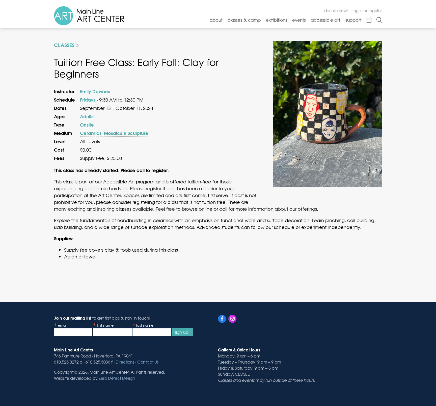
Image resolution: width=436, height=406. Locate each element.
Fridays (87, 99)
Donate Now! (336, 10)
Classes (64, 45)
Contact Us (147, 362)
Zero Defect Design (117, 378)
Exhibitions (276, 20)
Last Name (144, 325)
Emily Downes (95, 91)
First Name (105, 325)
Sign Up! (182, 332)
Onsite (87, 124)
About (216, 20)
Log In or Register (367, 10)
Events (299, 20)
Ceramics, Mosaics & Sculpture (114, 132)
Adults (86, 116)
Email (62, 325)
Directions (125, 362)
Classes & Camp (244, 20)
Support (353, 20)
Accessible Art (325, 20)
